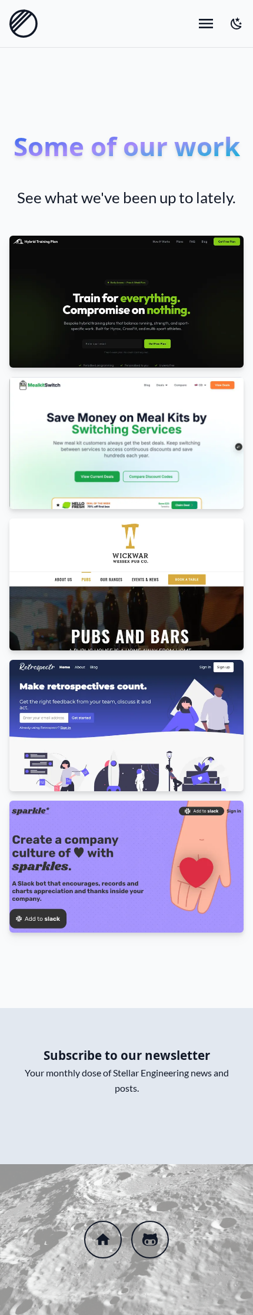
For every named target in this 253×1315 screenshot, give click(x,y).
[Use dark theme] (236, 23)
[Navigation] (206, 23)
